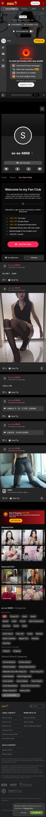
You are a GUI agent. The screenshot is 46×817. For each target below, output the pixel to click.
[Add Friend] (28, 169)
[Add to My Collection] (42, 368)
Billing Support (7, 754)
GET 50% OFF (16, 520)
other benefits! (30, 81)
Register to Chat (26, 84)
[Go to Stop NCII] (15, 791)
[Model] (42, 108)
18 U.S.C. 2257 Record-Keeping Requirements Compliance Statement (21, 799)
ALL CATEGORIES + (11, 695)
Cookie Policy (28, 808)
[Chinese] (4, 616)
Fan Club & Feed (25, 177)
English (35, 706)
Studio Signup (28, 722)
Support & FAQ (7, 750)
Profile (4, 177)
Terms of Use (6, 722)
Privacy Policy (7, 718)
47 (6, 498)
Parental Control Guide (9, 734)
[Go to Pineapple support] (3, 791)
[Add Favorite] (3, 41)
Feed (34, 9)
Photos (25, 9)
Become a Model (29, 718)
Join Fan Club (24, 244)
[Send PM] (39, 169)
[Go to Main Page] (14, 3)
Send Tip (14, 280)
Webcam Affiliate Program (32, 726)
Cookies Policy (7, 730)
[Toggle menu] (2, 3)
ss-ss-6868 (14, 265)
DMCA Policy (6, 726)
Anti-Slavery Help (8, 738)
